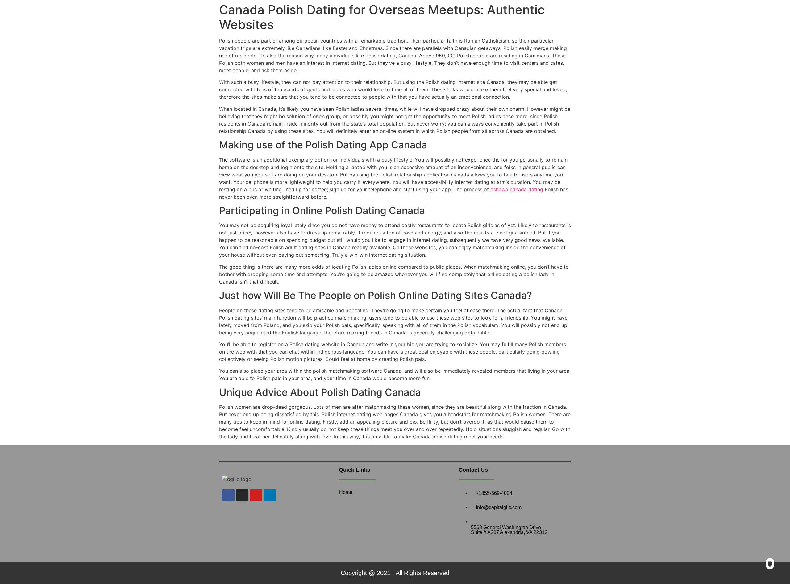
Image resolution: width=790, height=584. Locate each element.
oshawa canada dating (516, 189)
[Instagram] (242, 495)
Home (345, 492)
